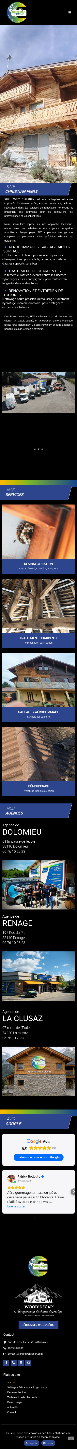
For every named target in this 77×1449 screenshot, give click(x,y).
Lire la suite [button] (15, 1206)
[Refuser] (71, 1438)
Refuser (48, 1443)
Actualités (12, 1407)
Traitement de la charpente (22, 1397)
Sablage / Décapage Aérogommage (27, 1387)
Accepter (31, 1443)
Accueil (11, 1382)
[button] (70, 12)
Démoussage (14, 1402)
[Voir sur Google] (11, 1179)
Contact (11, 1412)
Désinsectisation (16, 1392)
